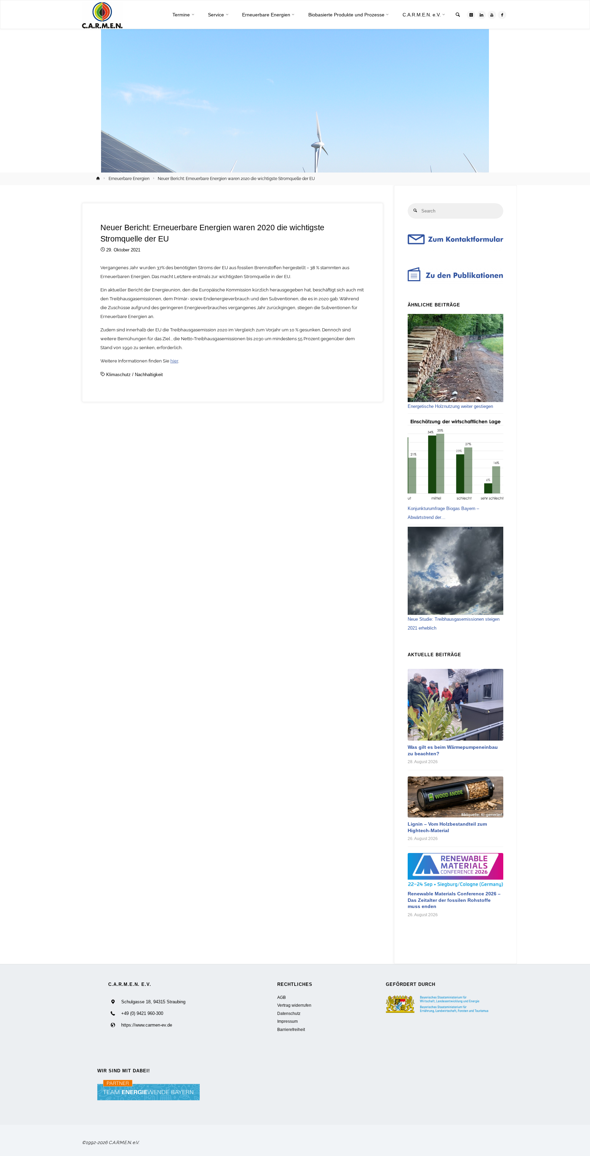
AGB (281, 997)
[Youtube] (492, 15)
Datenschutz (288, 1013)
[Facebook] (502, 15)
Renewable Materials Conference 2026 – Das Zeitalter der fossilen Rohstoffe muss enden (454, 900)
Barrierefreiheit (291, 1029)
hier (174, 360)
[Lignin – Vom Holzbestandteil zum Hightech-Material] (455, 796)
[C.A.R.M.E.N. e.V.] (102, 14)
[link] (458, 15)
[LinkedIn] (481, 15)
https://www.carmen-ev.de (146, 1025)
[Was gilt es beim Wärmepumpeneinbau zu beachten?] (455, 705)
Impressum (287, 1021)
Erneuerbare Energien (129, 178)
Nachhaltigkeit (149, 374)
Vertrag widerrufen (294, 1005)
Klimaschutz (118, 374)
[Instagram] (471, 15)
